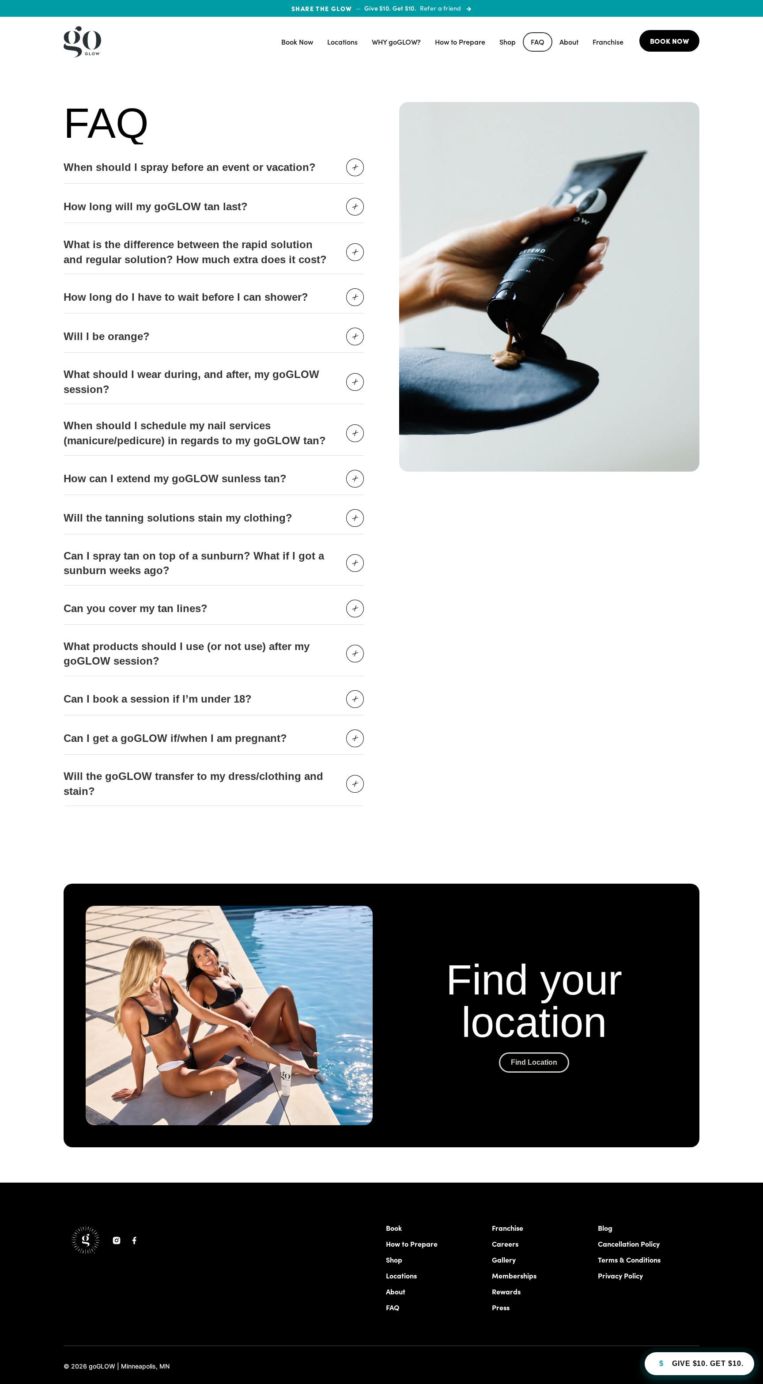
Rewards (506, 1291)
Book (394, 1228)
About (568, 41)
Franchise (608, 41)
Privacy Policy (620, 1275)
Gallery (504, 1259)
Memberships (514, 1275)
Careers (505, 1243)
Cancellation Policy (629, 1243)
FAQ (537, 41)
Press (501, 1307)
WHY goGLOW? (396, 41)
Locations (342, 41)
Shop (507, 41)
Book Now (297, 41)
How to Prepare (460, 41)
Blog (605, 1228)
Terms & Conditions (629, 1259)
